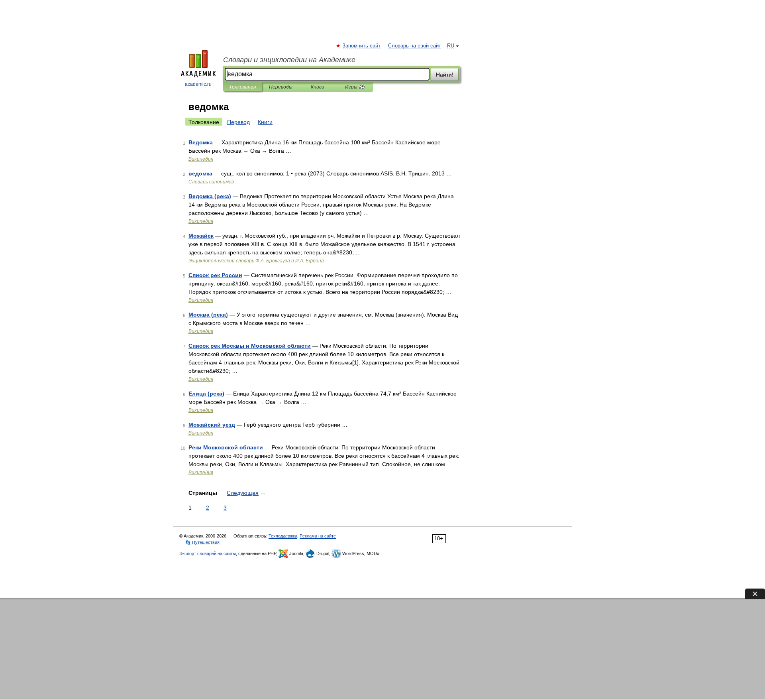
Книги (317, 87)
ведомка (200, 173)
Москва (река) (208, 314)
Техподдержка (283, 536)
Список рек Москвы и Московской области (249, 346)
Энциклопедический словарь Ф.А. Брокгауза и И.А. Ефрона (256, 261)
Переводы (280, 87)
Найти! (444, 74)
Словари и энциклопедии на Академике (289, 60)
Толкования (242, 87)
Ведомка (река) (209, 196)
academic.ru (198, 84)
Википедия (200, 159)
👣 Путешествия (202, 542)
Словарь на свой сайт (414, 46)
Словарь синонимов (211, 182)
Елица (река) (206, 393)
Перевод (238, 122)
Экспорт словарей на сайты (207, 553)
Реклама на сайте (318, 536)
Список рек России (215, 275)
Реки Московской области (225, 447)
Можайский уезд (211, 424)
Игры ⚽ (355, 87)
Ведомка (200, 142)
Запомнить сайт (362, 46)
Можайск (201, 235)
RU (450, 46)
